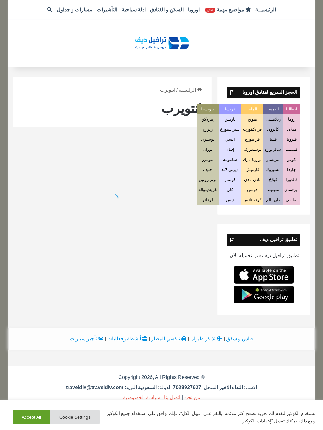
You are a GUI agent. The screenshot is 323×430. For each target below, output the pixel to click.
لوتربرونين (208, 179)
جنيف (207, 169)
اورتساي (291, 189)
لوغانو (208, 199)
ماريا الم (273, 199)
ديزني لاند (229, 169)
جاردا (291, 169)
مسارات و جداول (74, 9)
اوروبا (194, 9)
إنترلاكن (207, 119)
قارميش (252, 169)
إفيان (230, 149)
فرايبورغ (252, 139)
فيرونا (292, 139)
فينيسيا (291, 149)
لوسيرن (207, 139)
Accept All (31, 417)
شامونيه (230, 159)
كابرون (273, 129)
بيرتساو (273, 159)
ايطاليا (291, 109)
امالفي (291, 199)
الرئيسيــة (265, 9)
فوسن (252, 189)
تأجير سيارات (84, 338)
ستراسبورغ (230, 129)
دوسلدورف (252, 149)
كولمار (230, 179)
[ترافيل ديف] (161, 42)
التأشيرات (107, 9)
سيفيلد (273, 189)
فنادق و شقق (240, 338)
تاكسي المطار (166, 338)
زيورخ (208, 129)
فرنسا (230, 109)
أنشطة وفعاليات (124, 338)
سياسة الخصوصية (141, 397)
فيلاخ (273, 179)
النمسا (273, 109)
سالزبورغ (273, 149)
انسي (230, 139)
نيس (230, 199)
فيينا (273, 139)
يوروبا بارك (252, 159)
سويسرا (208, 109)
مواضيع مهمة (226, 9)
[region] (161, 415)
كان (230, 189)
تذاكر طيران (203, 338)
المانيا (252, 109)
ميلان (291, 129)
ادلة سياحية (134, 9)
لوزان (208, 149)
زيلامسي (273, 119)
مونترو (207, 159)
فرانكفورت (252, 129)
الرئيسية (188, 90)
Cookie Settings (75, 417)
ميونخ (252, 119)
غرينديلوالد (207, 189)
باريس (230, 119)
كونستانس (252, 199)
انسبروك (273, 169)
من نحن (192, 397)
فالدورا (291, 179)
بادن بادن (252, 179)
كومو (291, 159)
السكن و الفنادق (167, 9)
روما (291, 119)
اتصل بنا (172, 397)
